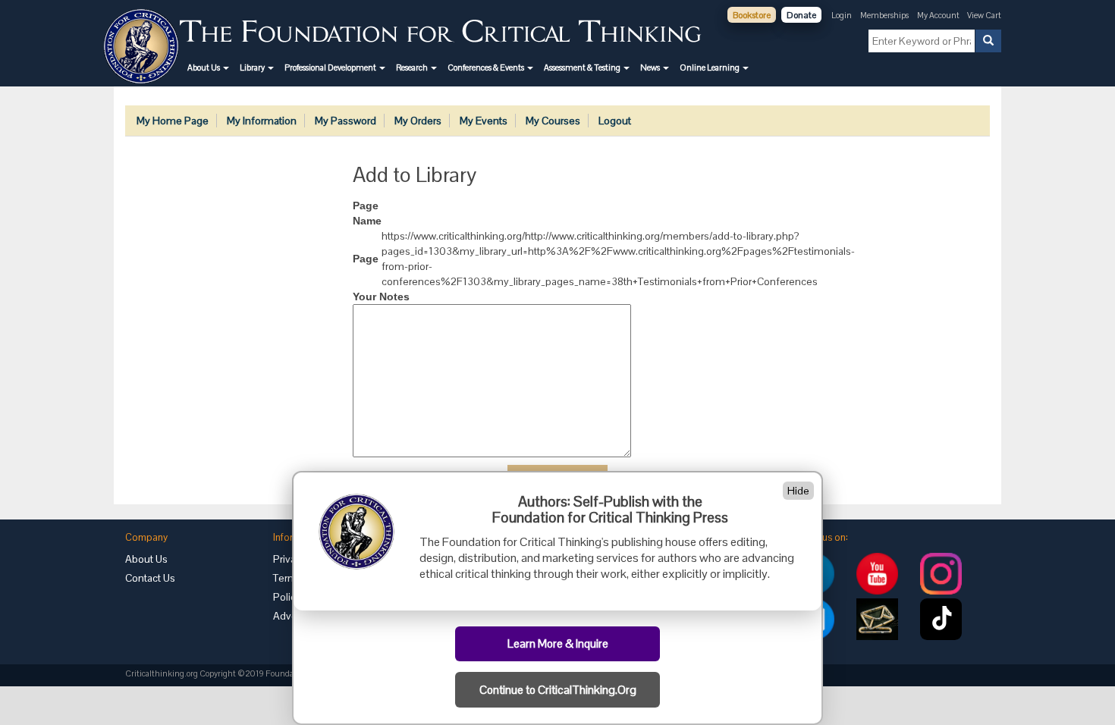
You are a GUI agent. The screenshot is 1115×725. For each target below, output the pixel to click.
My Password (345, 120)
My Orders (417, 120)
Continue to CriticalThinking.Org (557, 690)
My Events (483, 120)
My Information (262, 120)
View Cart (984, 15)
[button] (208, 67)
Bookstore (752, 15)
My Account (939, 15)
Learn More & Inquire (557, 643)
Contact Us (150, 578)
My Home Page (173, 120)
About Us (146, 559)
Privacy (289, 559)
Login (841, 15)
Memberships (884, 15)
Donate (801, 15)
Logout (614, 120)
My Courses (553, 120)
